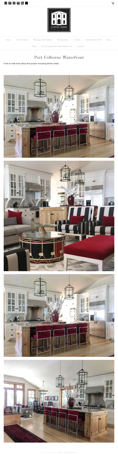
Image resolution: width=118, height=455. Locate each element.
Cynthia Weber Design (66, 452)
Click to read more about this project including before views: (32, 63)
